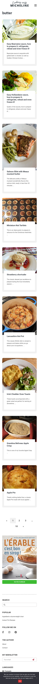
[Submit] (33, 660)
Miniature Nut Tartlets (16, 225)
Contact (4, 648)
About (4, 644)
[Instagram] (9, 632)
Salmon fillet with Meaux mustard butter (18, 172)
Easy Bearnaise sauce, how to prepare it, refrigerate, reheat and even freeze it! (19, 46)
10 (17, 526)
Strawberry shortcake (16, 274)
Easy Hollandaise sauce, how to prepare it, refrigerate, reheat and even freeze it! (19, 98)
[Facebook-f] (3, 632)
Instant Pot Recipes (8, 620)
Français (8, 671)
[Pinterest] (16, 632)
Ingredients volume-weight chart (13, 616)
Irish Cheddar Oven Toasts (18, 394)
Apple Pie (11, 493)
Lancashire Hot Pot (15, 336)
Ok (20, 681)
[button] (35, 5)
